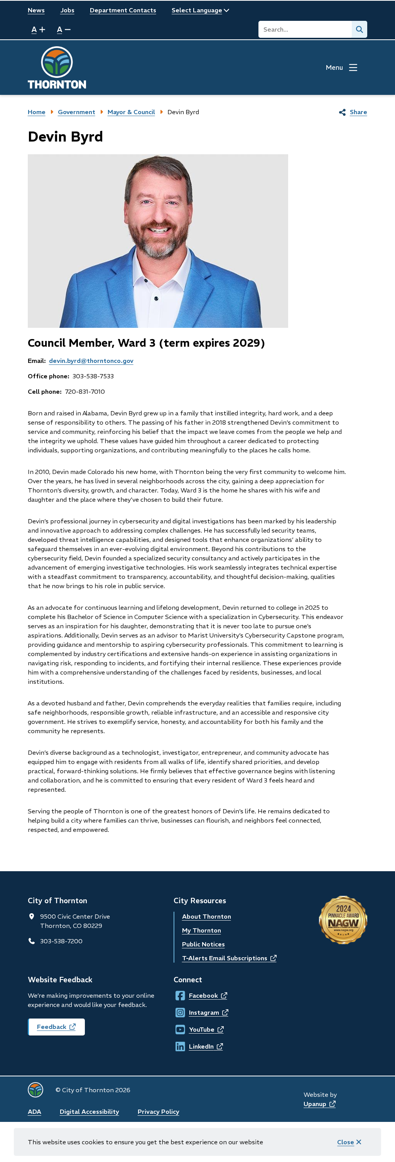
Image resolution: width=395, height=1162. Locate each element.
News (36, 10)
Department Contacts (123, 10)
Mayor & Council (131, 112)
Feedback (61, 1029)
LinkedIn (196, 1046)
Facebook (196, 995)
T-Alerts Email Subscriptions (229, 958)
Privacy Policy (158, 1111)
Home (37, 112)
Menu (334, 67)
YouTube (196, 1029)
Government (76, 112)
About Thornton (206, 916)
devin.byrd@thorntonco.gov (91, 360)
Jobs (67, 10)
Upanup (320, 1104)
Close (345, 1142)
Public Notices (203, 944)
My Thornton (201, 930)
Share (358, 112)
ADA (34, 1111)
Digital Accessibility (89, 1111)
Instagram (196, 1012)
